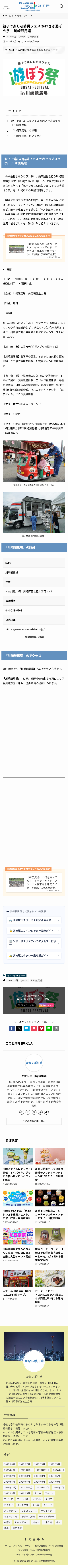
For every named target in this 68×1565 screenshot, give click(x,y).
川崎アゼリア (21, 1522)
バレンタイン (10, 1510)
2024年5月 (54, 1475)
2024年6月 (9, 1481)
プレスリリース (29, 1510)
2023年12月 (43, 1469)
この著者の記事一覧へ (34, 1121)
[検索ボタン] (61, 6)
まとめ (37, 1493)
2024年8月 (39, 1481)
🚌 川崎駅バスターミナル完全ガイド (34, 920)
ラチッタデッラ (46, 1516)
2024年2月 (9, 1475)
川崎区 (22, 36)
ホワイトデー (47, 1510)
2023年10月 (10, 1469)
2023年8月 (39, 1464)
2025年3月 (9, 1493)
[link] (21, 1112)
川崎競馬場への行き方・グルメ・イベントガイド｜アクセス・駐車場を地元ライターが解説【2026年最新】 (42, 249)
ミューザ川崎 (10, 1516)
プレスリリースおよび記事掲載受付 (34, 1550)
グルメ (35, 1504)
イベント (36, 1499)
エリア (49, 1499)
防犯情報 (17, 1528)
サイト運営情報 (56, 1545)
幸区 (58, 1522)
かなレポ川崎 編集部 (34, 1076)
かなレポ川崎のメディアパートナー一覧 (34, 1554)
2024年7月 (24, 1481)
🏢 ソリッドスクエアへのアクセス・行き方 (34, 943)
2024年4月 (39, 1475)
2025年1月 (58, 1487)
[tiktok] (46, 1112)
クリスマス (22, 1504)
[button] (12, 1028)
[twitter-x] (34, 1112)
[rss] (42, 1539)
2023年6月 (9, 1464)
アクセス (49, 1493)
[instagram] (40, 1112)
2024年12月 (43, 1487)
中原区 (7, 1522)
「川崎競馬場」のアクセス (26, 136)
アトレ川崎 (22, 1499)
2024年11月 (26, 1487)
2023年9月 (54, 1464)
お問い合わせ (41, 1545)
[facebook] (28, 1112)
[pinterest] (38, 1539)
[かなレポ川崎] (34, 6)
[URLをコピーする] (56, 1028)
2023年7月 (24, 1464)
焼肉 (6, 1528)
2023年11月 (26, 1469)
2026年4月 (24, 1493)
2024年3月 (11, 36)
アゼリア (8, 1499)
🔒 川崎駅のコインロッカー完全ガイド (34, 930)
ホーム (8, 1545)
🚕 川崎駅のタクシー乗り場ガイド (34, 955)
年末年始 (47, 1522)
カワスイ (8, 1504)
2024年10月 (10, 1487)
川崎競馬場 (33, 36)
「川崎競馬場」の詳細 (24, 130)
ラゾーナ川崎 (28, 1516)
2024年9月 (54, 1481)
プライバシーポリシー (23, 1545)
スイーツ (47, 1504)
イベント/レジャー (16, 975)
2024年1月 (58, 1469)
